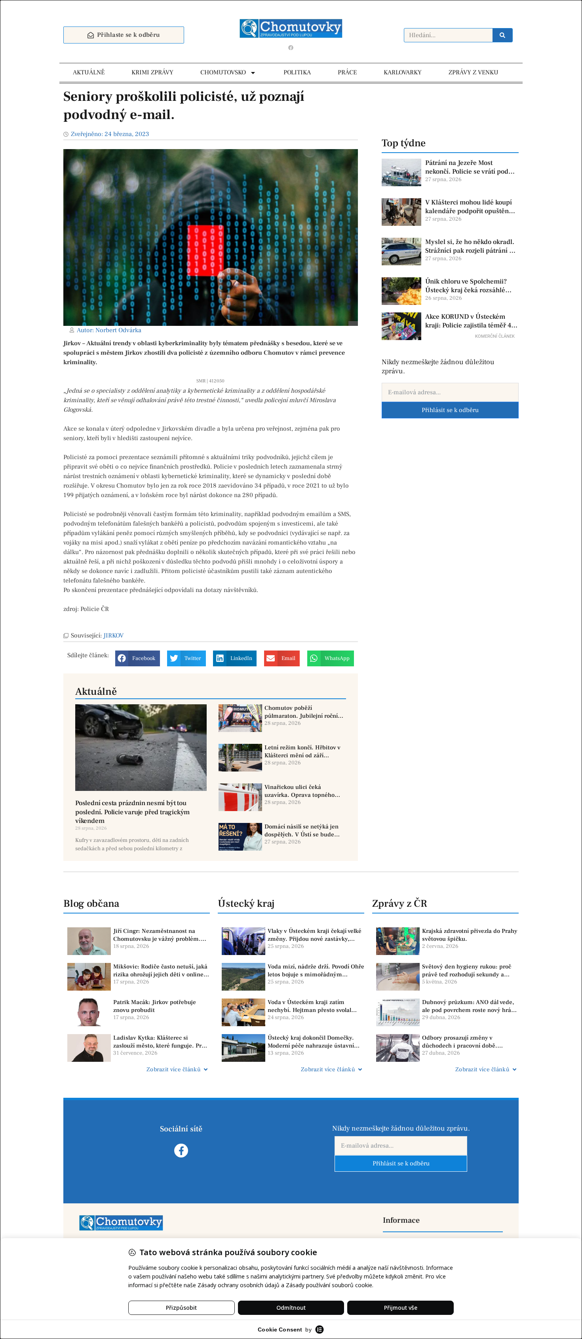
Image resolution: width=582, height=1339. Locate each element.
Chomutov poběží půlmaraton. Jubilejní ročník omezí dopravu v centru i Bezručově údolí (302, 712)
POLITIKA (297, 72)
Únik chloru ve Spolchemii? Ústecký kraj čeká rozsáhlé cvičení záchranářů (466, 286)
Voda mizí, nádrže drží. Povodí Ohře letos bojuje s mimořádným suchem (316, 970)
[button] (137, 658)
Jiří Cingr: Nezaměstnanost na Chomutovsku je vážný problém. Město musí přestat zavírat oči (157, 935)
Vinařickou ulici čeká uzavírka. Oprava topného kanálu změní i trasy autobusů (299, 791)
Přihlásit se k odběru (450, 410)
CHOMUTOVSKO (223, 72)
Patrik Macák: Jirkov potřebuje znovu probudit (154, 1006)
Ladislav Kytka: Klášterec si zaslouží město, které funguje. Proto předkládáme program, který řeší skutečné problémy (161, 1042)
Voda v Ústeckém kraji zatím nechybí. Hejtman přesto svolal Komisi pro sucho (309, 1006)
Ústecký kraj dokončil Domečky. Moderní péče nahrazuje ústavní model (311, 1042)
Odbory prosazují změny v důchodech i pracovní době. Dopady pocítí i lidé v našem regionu (460, 1042)
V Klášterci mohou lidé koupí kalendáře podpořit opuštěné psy (468, 207)
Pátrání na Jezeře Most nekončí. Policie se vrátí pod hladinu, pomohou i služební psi (468, 167)
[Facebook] (291, 47)
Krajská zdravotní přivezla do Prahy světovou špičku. (469, 935)
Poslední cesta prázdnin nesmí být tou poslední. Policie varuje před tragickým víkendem (132, 812)
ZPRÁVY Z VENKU (473, 72)
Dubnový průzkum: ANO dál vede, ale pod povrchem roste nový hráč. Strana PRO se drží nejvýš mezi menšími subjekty (469, 1006)
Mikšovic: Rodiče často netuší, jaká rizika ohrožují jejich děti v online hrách (160, 970)
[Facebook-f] (181, 1150)
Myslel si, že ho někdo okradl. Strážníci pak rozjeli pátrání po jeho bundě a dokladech (471, 246)
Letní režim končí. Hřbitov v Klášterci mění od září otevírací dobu (302, 751)
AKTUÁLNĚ (89, 72)
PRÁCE (347, 72)
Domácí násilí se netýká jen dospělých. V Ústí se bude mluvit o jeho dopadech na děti (301, 830)
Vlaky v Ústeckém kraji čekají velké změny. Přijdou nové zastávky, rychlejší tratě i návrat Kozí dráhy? (314, 935)
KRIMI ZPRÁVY (152, 72)
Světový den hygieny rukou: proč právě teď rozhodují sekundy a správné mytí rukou (466, 970)
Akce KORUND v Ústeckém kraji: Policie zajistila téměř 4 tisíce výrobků (468, 321)
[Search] (502, 35)
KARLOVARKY (403, 72)
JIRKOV (113, 635)
